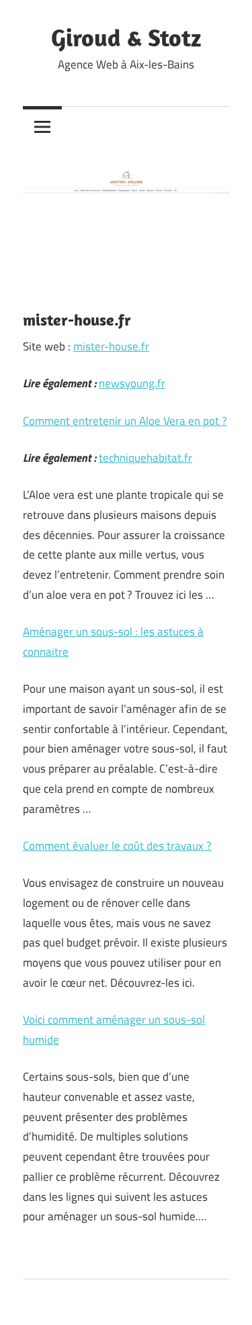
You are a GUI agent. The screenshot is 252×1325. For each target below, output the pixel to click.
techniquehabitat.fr (145, 458)
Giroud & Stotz (126, 37)
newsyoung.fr (132, 383)
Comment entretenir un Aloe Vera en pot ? (125, 421)
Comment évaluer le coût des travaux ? (117, 845)
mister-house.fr (111, 346)
